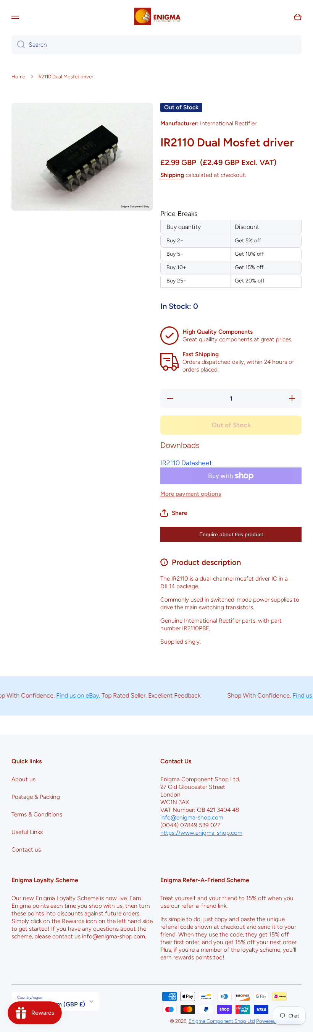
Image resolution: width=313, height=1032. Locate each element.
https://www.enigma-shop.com (201, 832)
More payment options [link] (190, 493)
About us (23, 779)
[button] (298, 17)
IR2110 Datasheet (186, 463)
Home (18, 76)
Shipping (172, 174)
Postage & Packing (35, 796)
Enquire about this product (231, 534)
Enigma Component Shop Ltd (222, 1021)
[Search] (18, 44)
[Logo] (156, 17)
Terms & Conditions (36, 814)
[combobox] (156, 44)
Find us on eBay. (69, 695)
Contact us (26, 849)
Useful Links (27, 832)
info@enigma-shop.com (191, 817)
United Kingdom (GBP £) (51, 1004)
